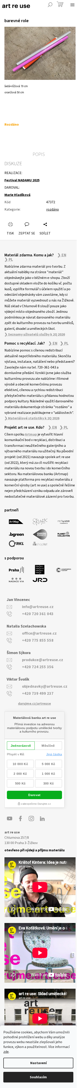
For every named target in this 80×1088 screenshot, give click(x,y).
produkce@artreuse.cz (42, 660)
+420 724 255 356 (38, 667)
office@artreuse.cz (39, 633)
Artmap (31, 434)
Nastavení (38, 1063)
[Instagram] (31, 819)
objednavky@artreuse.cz (44, 686)
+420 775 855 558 (38, 640)
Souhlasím (38, 1077)
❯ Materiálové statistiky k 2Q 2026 (31, 418)
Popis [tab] (39, 154)
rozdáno (52, 209)
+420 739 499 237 (38, 693)
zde (6, 1051)
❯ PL (8, 259)
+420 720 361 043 (38, 614)
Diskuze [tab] (13, 163)
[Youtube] (9, 819)
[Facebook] (20, 819)
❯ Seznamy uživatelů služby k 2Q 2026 (34, 334)
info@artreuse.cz (38, 607)
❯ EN (61, 255)
